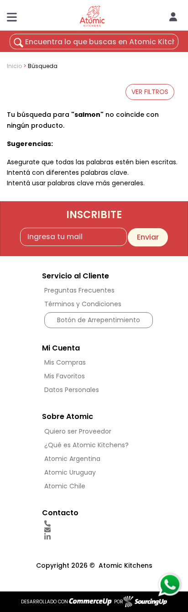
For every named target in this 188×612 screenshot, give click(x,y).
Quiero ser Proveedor (77, 431)
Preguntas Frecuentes (79, 290)
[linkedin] (98, 536)
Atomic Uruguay (70, 472)
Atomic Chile (64, 486)
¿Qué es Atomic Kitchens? (86, 445)
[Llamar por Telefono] (98, 523)
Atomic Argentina (72, 458)
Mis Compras (65, 362)
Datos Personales (71, 389)
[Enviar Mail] (98, 530)
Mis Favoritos (64, 376)
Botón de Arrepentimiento (98, 319)
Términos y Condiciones (82, 304)
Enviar (148, 237)
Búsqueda (42, 66)
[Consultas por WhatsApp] (170, 584)
